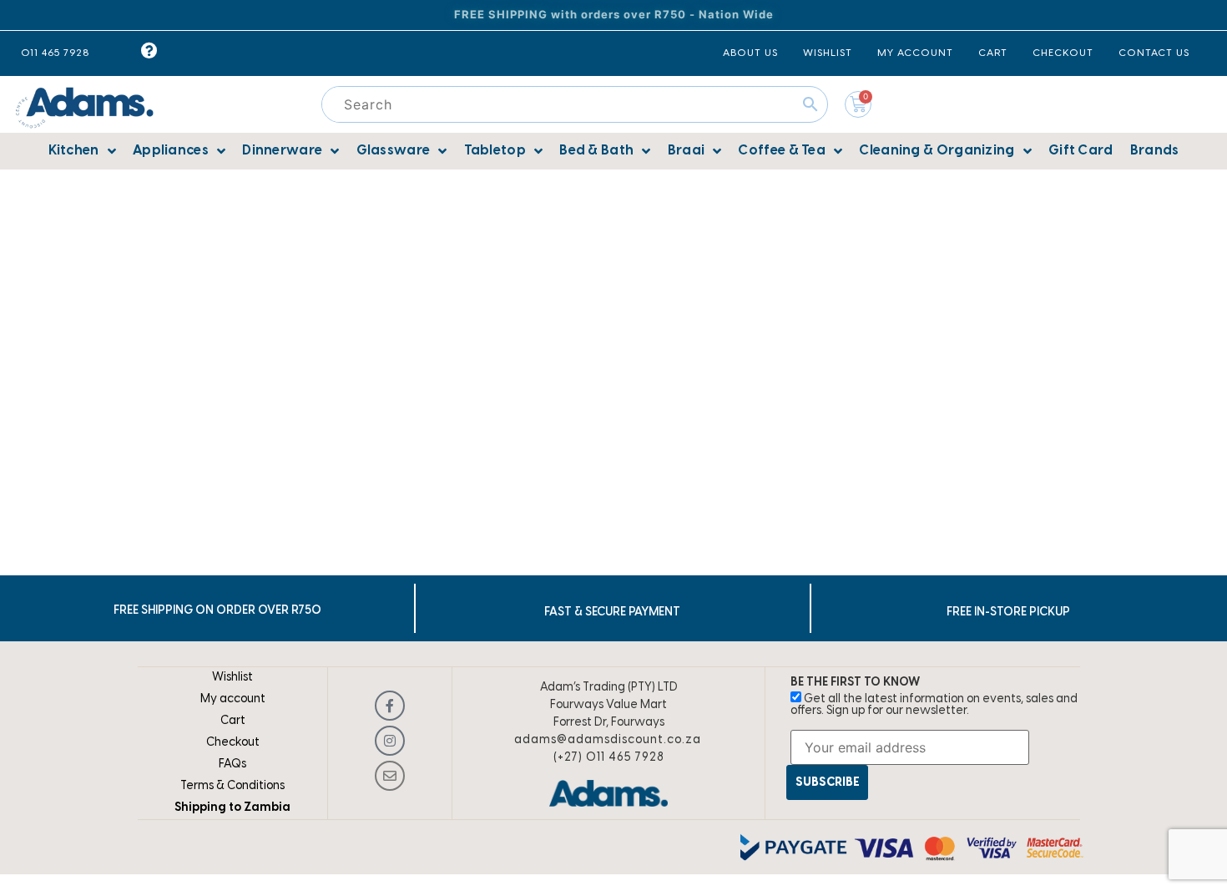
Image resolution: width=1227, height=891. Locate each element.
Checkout (233, 743)
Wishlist (232, 677)
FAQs (232, 764)
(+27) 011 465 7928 (608, 758)
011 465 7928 (55, 53)
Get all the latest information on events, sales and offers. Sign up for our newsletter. (934, 705)
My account (232, 699)
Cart (232, 721)
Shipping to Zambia (232, 808)
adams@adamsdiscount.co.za (607, 740)
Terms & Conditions (232, 786)
